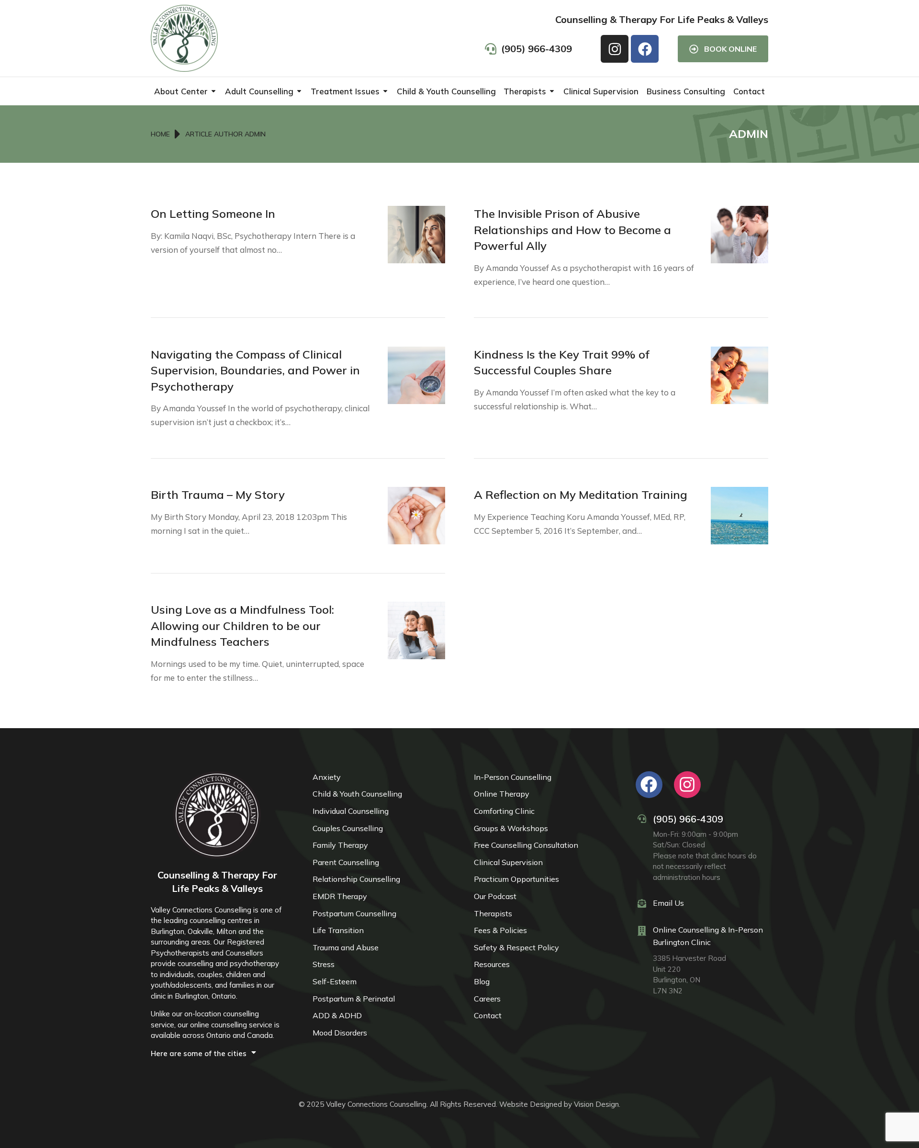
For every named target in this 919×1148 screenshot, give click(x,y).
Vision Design (596, 1104)
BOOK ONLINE (730, 49)
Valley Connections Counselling (376, 1104)
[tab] (217, 1053)
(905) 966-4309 (688, 819)
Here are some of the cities (199, 1053)
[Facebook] (645, 49)
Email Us (668, 903)
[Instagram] (614, 49)
